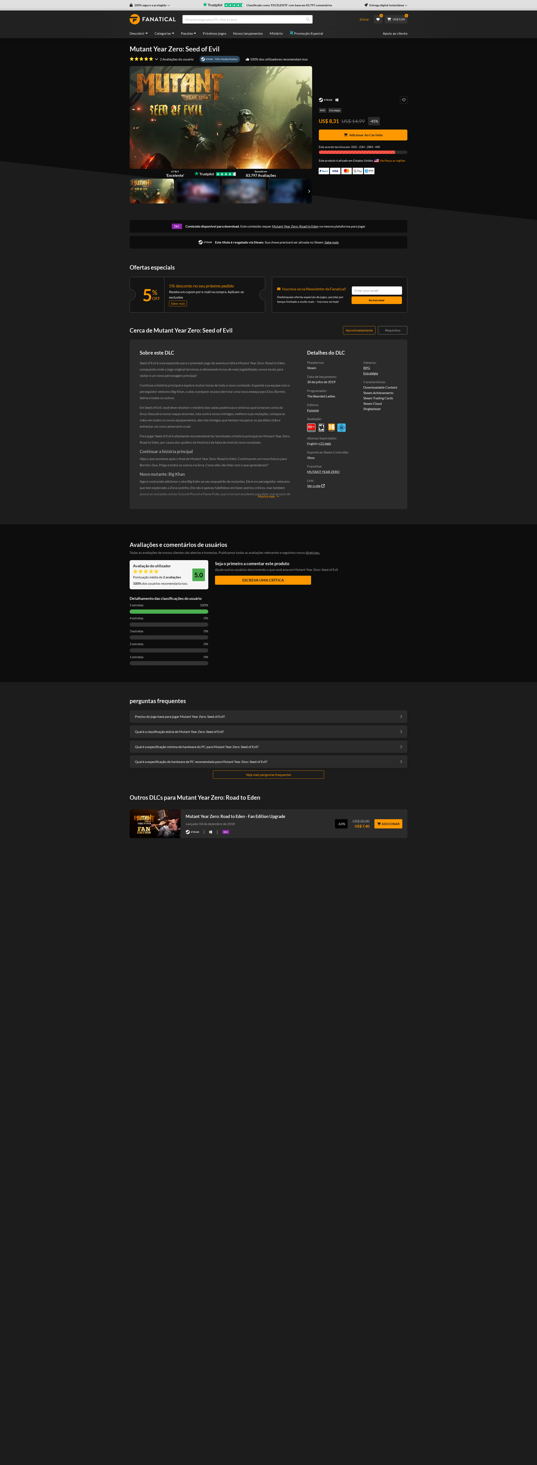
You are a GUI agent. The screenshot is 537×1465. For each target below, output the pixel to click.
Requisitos (392, 330)
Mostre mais (266, 496)
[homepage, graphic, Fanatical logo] (153, 19)
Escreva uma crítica (263, 580)
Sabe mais (332, 242)
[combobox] (268, 19)
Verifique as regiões (392, 160)
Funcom (313, 410)
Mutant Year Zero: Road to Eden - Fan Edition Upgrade (235, 816)
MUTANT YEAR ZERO (323, 472)
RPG (322, 110)
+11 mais (324, 443)
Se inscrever (377, 300)
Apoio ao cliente (395, 33)
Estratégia (334, 110)
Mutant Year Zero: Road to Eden (295, 226)
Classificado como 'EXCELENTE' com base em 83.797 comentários (289, 5)
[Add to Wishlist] (403, 100)
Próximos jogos (214, 33)
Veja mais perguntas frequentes (268, 775)
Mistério (276, 33)
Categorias (163, 33)
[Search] (308, 19)
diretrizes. (313, 552)
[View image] (198, 191)
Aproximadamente (359, 330)
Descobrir (137, 33)
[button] (150, 5)
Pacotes (187, 33)
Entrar (364, 19)
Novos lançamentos (248, 33)
